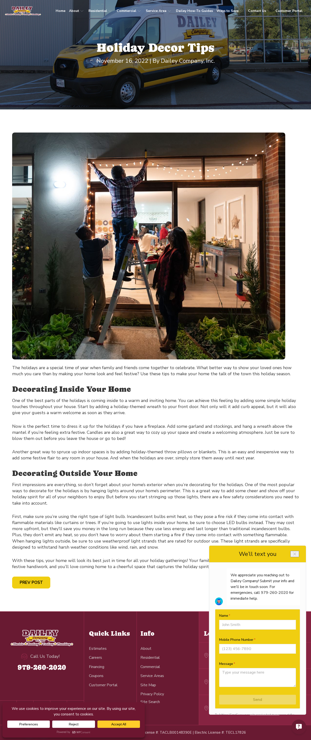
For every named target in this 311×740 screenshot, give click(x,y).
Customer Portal (289, 11)
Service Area (156, 11)
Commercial (126, 11)
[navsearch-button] (150, 702)
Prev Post (31, 582)
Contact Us (257, 11)
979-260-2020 (41, 667)
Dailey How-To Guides (194, 11)
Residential (97, 11)
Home (60, 11)
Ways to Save (227, 11)
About (74, 11)
